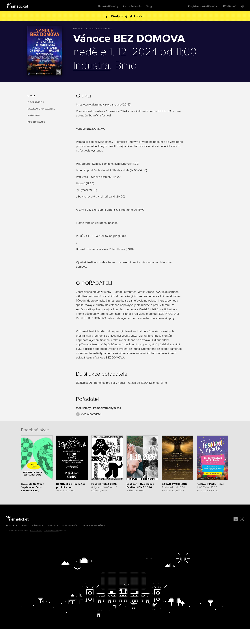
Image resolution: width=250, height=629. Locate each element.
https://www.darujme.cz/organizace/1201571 (103, 104)
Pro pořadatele (132, 6)
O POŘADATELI (35, 102)
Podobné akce (36, 122)
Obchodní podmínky (93, 525)
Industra (91, 65)
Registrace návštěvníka (202, 6)
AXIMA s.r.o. (36, 530)
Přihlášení (229, 6)
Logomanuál (69, 525)
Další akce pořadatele (41, 109)
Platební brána (51, 530)
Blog (149, 6)
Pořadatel (34, 115)
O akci (31, 95)
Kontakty (11, 525)
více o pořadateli (91, 414)
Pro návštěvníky (108, 6)
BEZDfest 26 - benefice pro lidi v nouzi (100, 383)
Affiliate (53, 525)
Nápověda (38, 525)
